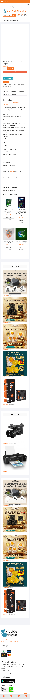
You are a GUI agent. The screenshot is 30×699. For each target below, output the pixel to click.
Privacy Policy (4, 639)
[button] (2, 2)
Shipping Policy (4, 641)
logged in (11, 171)
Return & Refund (12, 639)
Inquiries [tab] (14, 94)
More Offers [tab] (21, 91)
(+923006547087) (5, 6)
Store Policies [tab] (6, 94)
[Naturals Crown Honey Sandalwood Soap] (15, 363)
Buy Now (15, 71)
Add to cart (10, 68)
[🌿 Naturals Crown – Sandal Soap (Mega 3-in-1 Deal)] (15, 336)
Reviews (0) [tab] (13, 91)
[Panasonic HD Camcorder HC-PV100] (15, 430)
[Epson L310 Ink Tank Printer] (15, 457)
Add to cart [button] (8, 217)
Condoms (11, 84)
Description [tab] (5, 91)
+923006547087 (5, 670)
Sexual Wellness (7, 86)
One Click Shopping (16, 11)
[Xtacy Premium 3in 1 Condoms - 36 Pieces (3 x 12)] (15, 391)
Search (14, 15)
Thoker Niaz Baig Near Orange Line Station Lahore (12, 664)
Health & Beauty (18, 84)
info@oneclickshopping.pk (16, 6)
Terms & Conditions (13, 641)
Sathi (23, 84)
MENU (6, 2)
